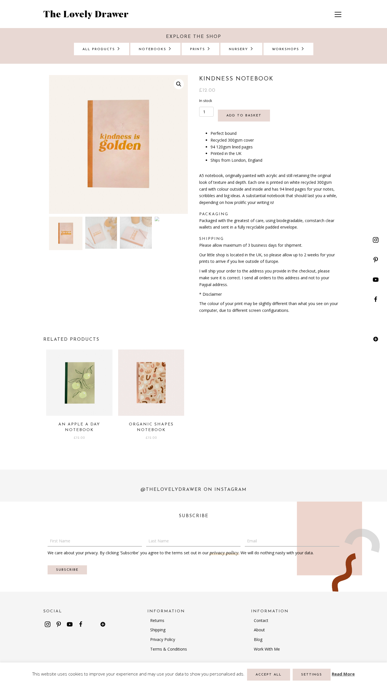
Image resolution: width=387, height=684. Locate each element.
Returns (157, 620)
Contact (261, 620)
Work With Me (267, 649)
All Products (99, 49)
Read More (343, 674)
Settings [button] (311, 674)
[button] (375, 240)
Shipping (157, 629)
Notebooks (153, 49)
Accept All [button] (269, 674)
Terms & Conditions (168, 649)
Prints (198, 49)
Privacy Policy (162, 639)
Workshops (286, 49)
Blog (258, 639)
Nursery (239, 49)
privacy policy (224, 552)
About (259, 629)
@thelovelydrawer (171, 489)
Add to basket (243, 115)
